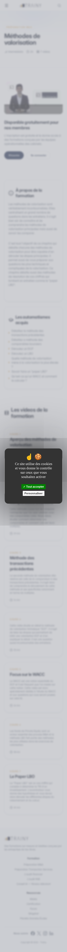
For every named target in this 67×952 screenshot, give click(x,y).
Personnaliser (33, 493)
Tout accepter (34, 486)
